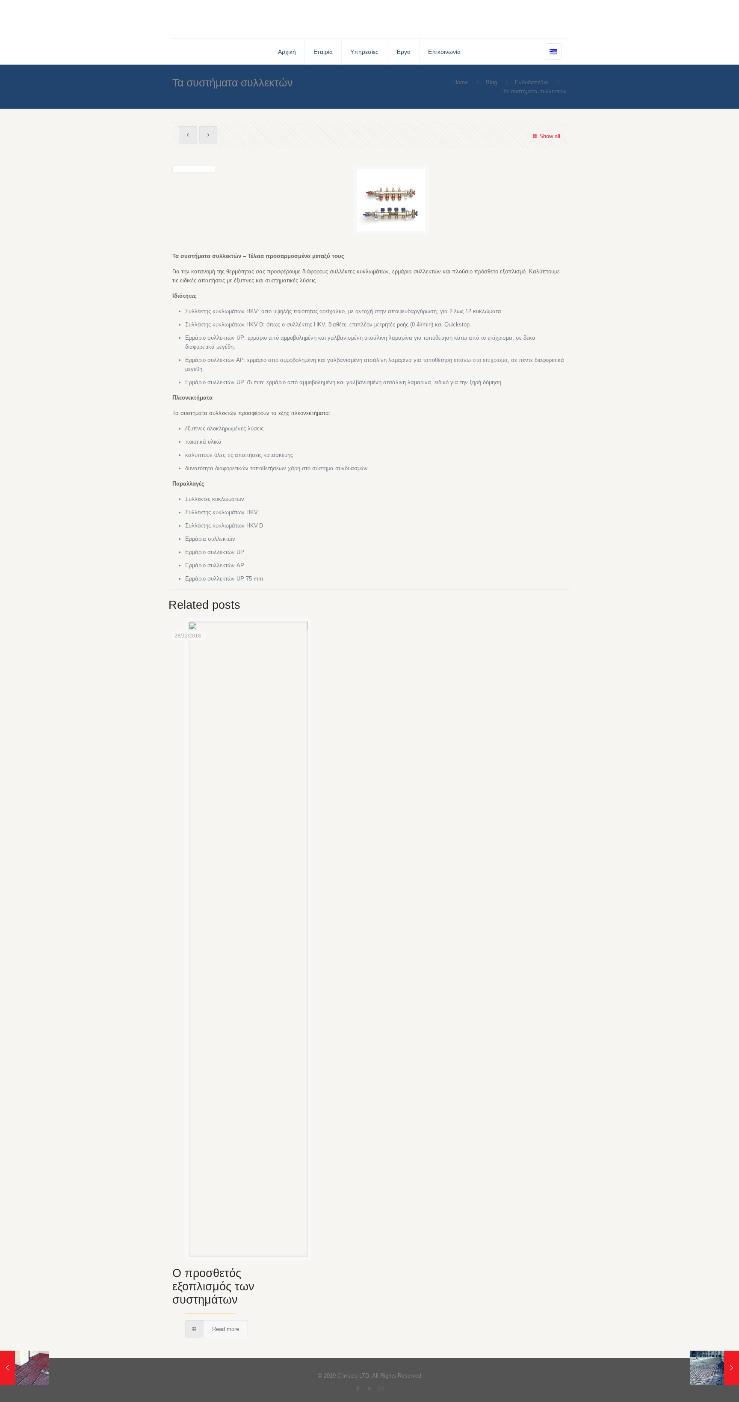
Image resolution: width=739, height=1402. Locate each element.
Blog (491, 82)
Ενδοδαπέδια (531, 82)
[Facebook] (357, 1388)
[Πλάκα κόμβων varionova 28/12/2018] (24, 1368)
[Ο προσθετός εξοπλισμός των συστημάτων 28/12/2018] (714, 1368)
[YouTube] (369, 1388)
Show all (549, 136)
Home (460, 82)
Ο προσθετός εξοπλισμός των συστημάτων (213, 1286)
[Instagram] (380, 1388)
